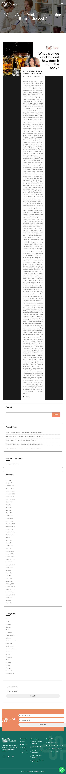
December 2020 (10, 556)
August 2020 (9, 567)
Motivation (9, 651)
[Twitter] (8, 756)
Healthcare (9, 632)
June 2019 (9, 603)
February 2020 (10, 584)
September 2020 (10, 564)
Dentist (8, 621)
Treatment (9, 671)
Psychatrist (9, 657)
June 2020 (9, 573)
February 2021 (10, 551)
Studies (8, 665)
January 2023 (9, 521)
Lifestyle (8, 638)
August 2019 (9, 597)
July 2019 (8, 600)
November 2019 (10, 589)
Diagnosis (9, 624)
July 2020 (8, 570)
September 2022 (10, 532)
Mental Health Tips (11, 649)
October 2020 (10, 562)
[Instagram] (13, 756)
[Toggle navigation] (62, 3)
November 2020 (10, 559)
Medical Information (11, 641)
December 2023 (10, 491)
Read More (26, 397)
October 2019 (10, 592)
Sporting (8, 662)
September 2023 (10, 499)
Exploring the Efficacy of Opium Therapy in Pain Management (23, 448)
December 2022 (10, 524)
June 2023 (9, 507)
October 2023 (10, 496)
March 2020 (9, 581)
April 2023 (9, 513)
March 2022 (9, 545)
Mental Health (10, 646)
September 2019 (10, 595)
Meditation (9, 643)
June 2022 (9, 540)
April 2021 (9, 548)
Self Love (8, 660)
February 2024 (10, 485)
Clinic (7, 619)
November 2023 (10, 494)
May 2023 (8, 510)
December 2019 (10, 586)
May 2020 (8, 575)
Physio (8, 654)
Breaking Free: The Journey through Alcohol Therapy (20, 440)
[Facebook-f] (4, 756)
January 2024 (9, 488)
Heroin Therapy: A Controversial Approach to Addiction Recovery (24, 444)
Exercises (8, 627)
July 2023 (8, 504)
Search (9, 407)
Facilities (8, 630)
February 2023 (10, 518)
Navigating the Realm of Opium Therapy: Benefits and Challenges (24, 436)
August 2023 (9, 502)
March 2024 (9, 483)
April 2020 (9, 578)
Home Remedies (10, 635)
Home (18, 23)
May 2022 (8, 543)
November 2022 (10, 526)
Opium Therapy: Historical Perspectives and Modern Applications (24, 432)
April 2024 (9, 480)
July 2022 (8, 537)
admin (29, 76)
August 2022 (9, 534)
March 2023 (9, 515)
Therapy (8, 668)
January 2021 (9, 554)
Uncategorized (10, 673)
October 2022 (10, 529)
